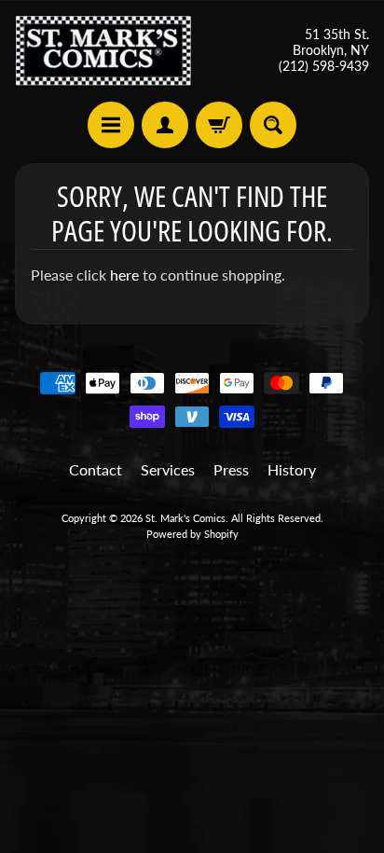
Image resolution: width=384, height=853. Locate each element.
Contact (95, 469)
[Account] (165, 125)
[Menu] (111, 125)
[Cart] (219, 125)
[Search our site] (273, 125)
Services (168, 469)
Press (231, 469)
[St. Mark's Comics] (103, 51)
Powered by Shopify (192, 534)
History (291, 469)
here (124, 274)
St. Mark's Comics (185, 518)
